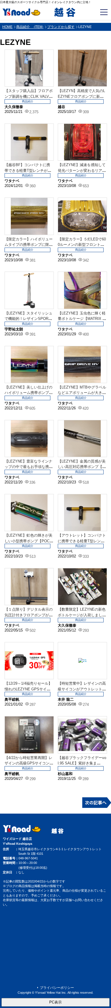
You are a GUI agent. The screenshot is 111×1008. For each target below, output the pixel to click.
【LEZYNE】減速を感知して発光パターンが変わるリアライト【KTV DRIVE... (82, 170)
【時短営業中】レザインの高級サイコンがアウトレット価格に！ (82, 689)
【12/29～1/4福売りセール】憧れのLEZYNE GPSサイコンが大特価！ (28, 689)
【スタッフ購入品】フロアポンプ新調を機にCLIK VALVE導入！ (29, 96)
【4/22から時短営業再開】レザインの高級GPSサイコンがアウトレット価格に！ (29, 763)
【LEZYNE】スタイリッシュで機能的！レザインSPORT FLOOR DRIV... (28, 318)
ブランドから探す (61, 27)
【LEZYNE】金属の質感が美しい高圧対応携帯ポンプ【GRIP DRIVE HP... (82, 467)
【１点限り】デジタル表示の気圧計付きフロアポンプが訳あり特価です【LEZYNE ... (29, 615)
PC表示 (55, 1002)
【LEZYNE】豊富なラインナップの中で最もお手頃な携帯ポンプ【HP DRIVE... (29, 467)
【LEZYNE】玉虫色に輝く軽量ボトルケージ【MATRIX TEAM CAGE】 (82, 318)
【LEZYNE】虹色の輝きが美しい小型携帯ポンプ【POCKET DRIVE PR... (28, 541)
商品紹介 (27, 101)
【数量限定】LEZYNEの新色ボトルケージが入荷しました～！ (82, 615)
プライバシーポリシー (57, 988)
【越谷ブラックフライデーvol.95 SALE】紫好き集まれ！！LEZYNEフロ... (82, 763)
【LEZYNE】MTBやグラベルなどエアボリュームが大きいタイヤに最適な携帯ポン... (82, 393)
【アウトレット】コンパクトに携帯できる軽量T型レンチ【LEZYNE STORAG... (82, 541)
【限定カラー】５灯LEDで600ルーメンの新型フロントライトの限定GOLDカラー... (82, 244)
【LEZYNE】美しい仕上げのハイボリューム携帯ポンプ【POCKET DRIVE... (28, 393)
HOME (7, 27)
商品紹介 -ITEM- (30, 27)
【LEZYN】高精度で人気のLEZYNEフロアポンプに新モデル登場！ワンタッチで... (81, 96)
